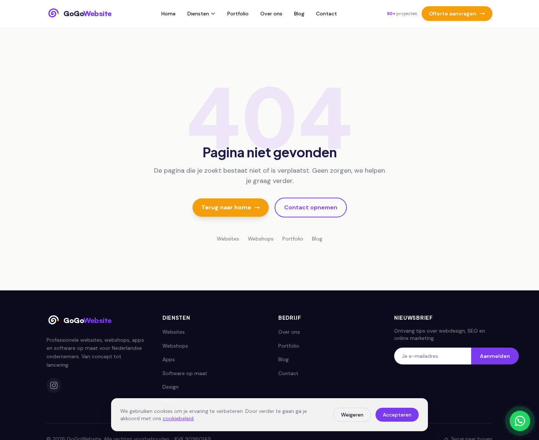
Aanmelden (495, 356)
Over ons (271, 13)
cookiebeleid (178, 418)
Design (170, 387)
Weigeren (352, 414)
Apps (168, 359)
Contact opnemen (310, 207)
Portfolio (238, 13)
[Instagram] (54, 385)
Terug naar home (226, 207)
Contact (326, 13)
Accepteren (397, 414)
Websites (228, 238)
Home (168, 13)
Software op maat (184, 373)
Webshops (261, 238)
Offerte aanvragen (452, 13)
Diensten (198, 13)
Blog (299, 13)
